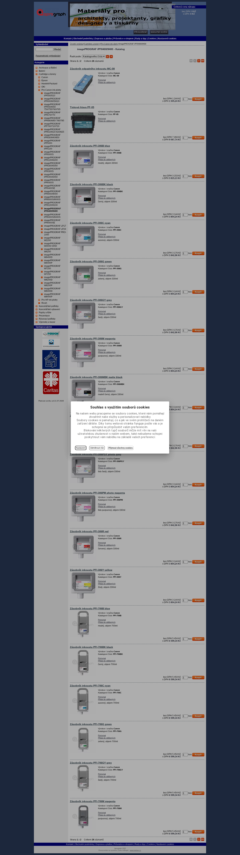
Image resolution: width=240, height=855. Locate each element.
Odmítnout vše (97, 448)
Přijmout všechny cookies (120, 448)
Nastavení (81, 448)
